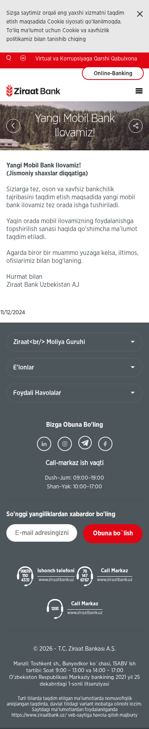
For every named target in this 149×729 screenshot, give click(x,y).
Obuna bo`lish (113, 533)
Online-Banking (113, 73)
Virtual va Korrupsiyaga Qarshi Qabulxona (86, 59)
